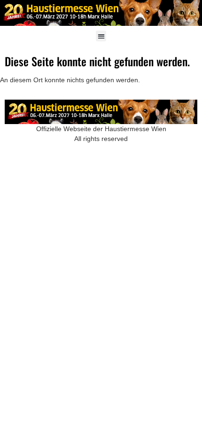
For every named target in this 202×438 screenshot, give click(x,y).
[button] (101, 36)
